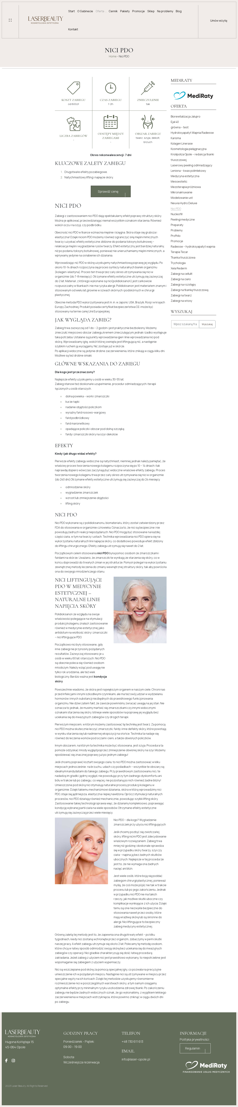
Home (113, 56)
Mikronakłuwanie (181, 192)
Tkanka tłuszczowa (183, 257)
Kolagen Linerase (182, 143)
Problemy (177, 230)
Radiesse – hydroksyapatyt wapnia (193, 246)
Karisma (176, 138)
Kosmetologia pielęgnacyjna (188, 149)
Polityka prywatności (194, 1039)
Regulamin (192, 1048)
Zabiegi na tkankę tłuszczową (189, 290)
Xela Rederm (179, 268)
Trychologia (178, 263)
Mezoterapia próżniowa (186, 187)
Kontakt (73, 29)
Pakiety (125, 11)
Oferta (100, 11)
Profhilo (176, 236)
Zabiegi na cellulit (181, 274)
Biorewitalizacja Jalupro (185, 116)
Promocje (138, 11)
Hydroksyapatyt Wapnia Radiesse (192, 133)
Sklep (151, 11)
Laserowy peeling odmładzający (191, 165)
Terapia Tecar (179, 252)
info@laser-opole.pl (136, 1059)
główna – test (180, 127)
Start (71, 11)
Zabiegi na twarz (181, 295)
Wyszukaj (207, 324)
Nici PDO (176, 209)
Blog (179, 11)
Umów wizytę (218, 20)
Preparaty (177, 225)
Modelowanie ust (182, 198)
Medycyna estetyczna (185, 176)
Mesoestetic (179, 181)
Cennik (113, 11)
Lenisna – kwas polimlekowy (188, 171)
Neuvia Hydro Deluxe (184, 203)
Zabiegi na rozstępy (183, 284)
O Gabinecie (85, 11)
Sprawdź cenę (108, 191)
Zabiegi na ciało (181, 279)
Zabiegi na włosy (181, 301)
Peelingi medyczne (183, 219)
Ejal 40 (175, 122)
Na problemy (165, 11)
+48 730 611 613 (132, 1041)
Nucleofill (176, 214)
